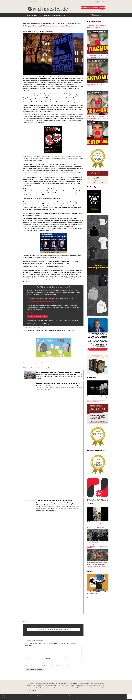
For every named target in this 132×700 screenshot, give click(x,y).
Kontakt (66, 2)
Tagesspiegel (72, 94)
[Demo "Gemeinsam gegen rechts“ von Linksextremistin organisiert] (53, 375)
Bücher (60, 2)
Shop (71, 2)
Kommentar (28, 645)
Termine (51, 695)
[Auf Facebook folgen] (94, 2)
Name (27, 659)
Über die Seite (36, 2)
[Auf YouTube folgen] (104, 2)
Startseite (32, 695)
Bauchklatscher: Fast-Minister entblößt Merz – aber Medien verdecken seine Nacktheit (95, 86)
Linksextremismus (40, 21)
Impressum (87, 695)
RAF (49, 21)
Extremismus (26, 21)
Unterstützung (44, 2)
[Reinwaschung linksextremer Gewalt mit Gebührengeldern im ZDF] (53, 439)
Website (66, 659)
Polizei (31, 21)
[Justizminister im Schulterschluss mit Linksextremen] (53, 556)
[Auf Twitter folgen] (96, 2)
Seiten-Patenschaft (53, 2)
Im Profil (29, 2)
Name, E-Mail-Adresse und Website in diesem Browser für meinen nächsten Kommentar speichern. (53, 666)
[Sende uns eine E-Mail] (99, 2)
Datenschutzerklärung (96, 695)
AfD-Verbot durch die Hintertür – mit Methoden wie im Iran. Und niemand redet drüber (97, 118)
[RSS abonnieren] (101, 2)
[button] (104, 15)
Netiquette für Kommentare (68, 695)
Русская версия (80, 695)
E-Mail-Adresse (49, 659)
